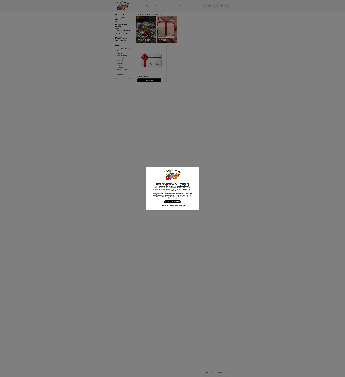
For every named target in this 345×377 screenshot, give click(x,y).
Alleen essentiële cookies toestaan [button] (172, 205)
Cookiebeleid (172, 198)
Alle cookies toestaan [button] (172, 202)
